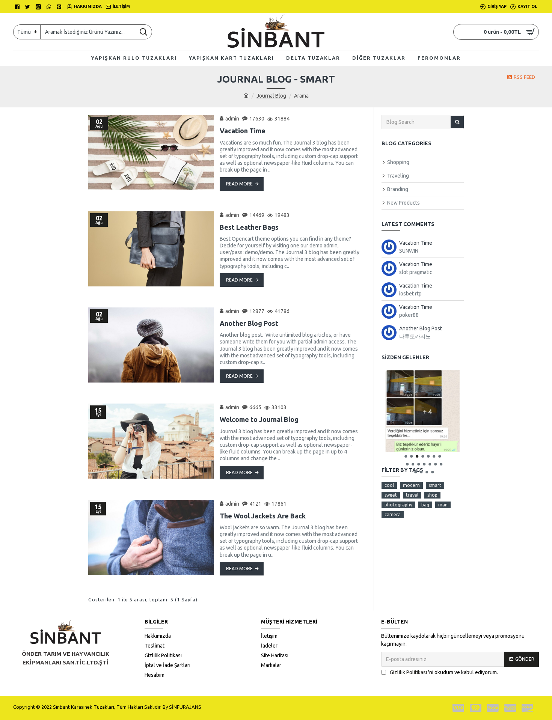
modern (411, 485)
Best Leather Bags (249, 227)
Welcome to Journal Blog (259, 419)
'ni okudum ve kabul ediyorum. (444, 672)
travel (412, 495)
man (443, 504)
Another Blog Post (249, 323)
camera (393, 514)
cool (389, 485)
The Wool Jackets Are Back (263, 516)
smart (435, 485)
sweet (391, 495)
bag (425, 504)
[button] (405, 456)
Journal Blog (271, 96)
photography (398, 504)
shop (432, 495)
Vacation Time (242, 130)
